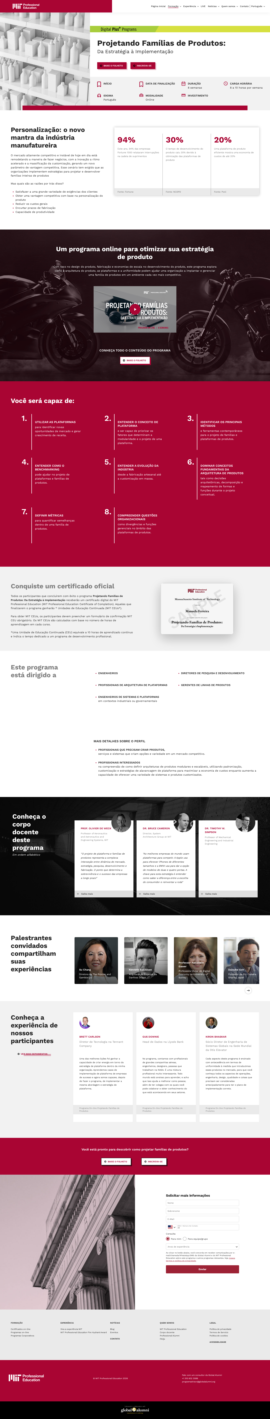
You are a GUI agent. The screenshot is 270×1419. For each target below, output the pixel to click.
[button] (112, 65)
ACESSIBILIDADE (218, 1342)
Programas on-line (20, 1332)
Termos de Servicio (219, 1332)
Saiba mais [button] (87, 894)
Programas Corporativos (22, 1335)
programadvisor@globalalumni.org (198, 1381)
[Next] (248, 990)
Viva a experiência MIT (71, 1329)
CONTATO (115, 1339)
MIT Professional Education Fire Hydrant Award (83, 1332)
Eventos (114, 1332)
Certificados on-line (20, 1329)
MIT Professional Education (173, 1329)
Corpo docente (167, 1332)
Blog (112, 1329)
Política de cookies (219, 1335)
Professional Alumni (169, 1335)
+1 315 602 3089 (190, 1378)
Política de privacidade (220, 1329)
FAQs (162, 1339)
